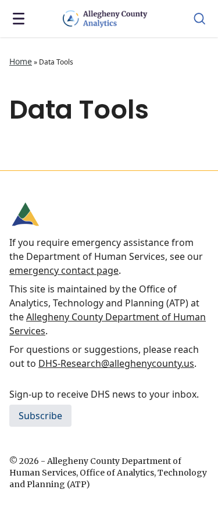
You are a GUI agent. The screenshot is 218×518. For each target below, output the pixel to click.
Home (20, 61)
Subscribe (40, 415)
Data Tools (79, 109)
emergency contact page (64, 270)
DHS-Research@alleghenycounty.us (116, 363)
